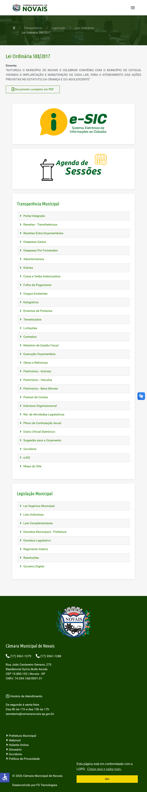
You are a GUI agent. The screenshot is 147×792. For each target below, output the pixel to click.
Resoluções (31, 558)
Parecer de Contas (35, 397)
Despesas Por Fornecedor (40, 250)
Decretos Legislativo (37, 540)
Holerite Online (18, 745)
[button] (133, 7)
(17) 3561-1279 (20, 656)
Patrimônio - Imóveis (37, 371)
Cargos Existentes (35, 293)
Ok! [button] (107, 778)
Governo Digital (33, 566)
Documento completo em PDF (34, 89)
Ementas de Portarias (37, 311)
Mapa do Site (32, 466)
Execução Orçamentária (39, 354)
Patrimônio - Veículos (37, 380)
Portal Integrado (34, 216)
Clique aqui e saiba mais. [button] (104, 769)
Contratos (30, 337)
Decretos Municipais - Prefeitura (44, 532)
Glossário (15, 749)
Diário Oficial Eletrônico (39, 431)
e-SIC (26, 457)
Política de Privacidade (24, 759)
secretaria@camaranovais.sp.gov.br (30, 714)
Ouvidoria (29, 449)
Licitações (30, 328)
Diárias (28, 267)
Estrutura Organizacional (40, 406)
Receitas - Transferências (40, 224)
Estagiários (30, 302)
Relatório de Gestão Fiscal (41, 345)
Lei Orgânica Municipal (39, 506)
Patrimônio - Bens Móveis (40, 388)
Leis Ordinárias (33, 514)
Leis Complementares (38, 523)
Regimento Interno (35, 549)
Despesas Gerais (34, 242)
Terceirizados (32, 319)
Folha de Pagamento (37, 285)
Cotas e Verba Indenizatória (41, 276)
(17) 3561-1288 (50, 656)
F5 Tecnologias (46, 785)
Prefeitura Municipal (22, 736)
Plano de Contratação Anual (42, 423)
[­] (73, 725)
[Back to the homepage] (31, 7)
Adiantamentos (33, 259)
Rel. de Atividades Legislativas (43, 414)
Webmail (14, 740)
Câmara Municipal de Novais (42, 776)
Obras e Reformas (35, 362)
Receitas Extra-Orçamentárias (43, 233)
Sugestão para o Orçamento (42, 440)
